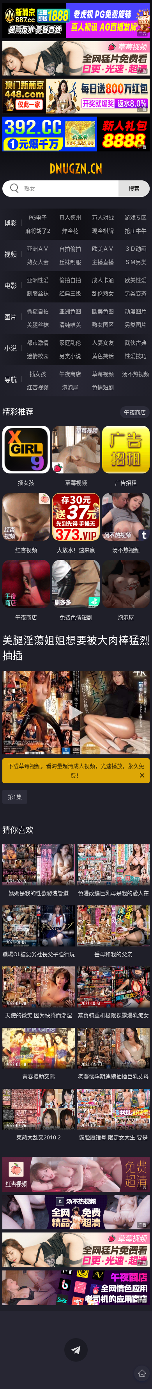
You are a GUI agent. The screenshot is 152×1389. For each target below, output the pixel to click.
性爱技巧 (136, 356)
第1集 (15, 797)
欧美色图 (103, 311)
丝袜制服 (70, 262)
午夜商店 (70, 374)
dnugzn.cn (76, 168)
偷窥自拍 (38, 311)
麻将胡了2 (37, 230)
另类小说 (70, 356)
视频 (10, 254)
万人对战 (103, 217)
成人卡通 (103, 280)
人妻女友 (103, 342)
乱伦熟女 (103, 293)
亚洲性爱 (38, 280)
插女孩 (38, 374)
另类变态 (136, 293)
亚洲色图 (70, 311)
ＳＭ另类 (136, 262)
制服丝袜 (38, 293)
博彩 (10, 223)
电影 (10, 285)
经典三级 (70, 293)
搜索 (134, 188)
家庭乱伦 (70, 342)
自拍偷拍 (70, 248)
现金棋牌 (103, 230)
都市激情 (38, 342)
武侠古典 (136, 342)
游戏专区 (136, 217)
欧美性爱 (136, 280)
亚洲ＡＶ (38, 248)
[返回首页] (142, 1373)
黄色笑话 (103, 356)
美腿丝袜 (38, 324)
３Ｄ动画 (136, 248)
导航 (10, 379)
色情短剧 (103, 387)
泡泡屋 (70, 387)
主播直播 (103, 262)
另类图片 (136, 324)
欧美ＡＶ (103, 248)
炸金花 (70, 230)
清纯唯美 (70, 324)
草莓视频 (103, 374)
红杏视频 (38, 387)
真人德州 (70, 217)
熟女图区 (103, 324)
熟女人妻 (38, 262)
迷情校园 (38, 356)
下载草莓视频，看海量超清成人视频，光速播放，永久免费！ (76, 770)
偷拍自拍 (70, 280)
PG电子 (38, 217)
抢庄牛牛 (136, 230)
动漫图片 (136, 311)
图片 (10, 317)
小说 (10, 348)
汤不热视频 (135, 374)
